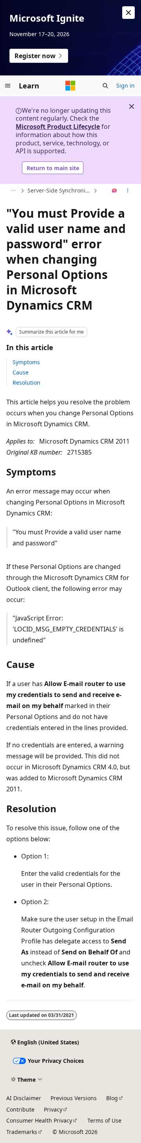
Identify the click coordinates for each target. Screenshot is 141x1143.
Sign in (125, 85)
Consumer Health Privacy (39, 1120)
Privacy (53, 1109)
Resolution (26, 382)
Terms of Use (104, 1120)
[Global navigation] (8, 86)
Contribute (20, 1109)
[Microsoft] (70, 86)
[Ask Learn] (114, 191)
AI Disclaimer (23, 1098)
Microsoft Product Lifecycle (58, 126)
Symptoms (26, 362)
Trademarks (21, 1132)
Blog (112, 1098)
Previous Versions (74, 1098)
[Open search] (105, 86)
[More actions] (128, 191)
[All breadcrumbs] (13, 191)
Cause (21, 372)
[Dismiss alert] (128, 12)
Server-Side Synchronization (59, 190)
